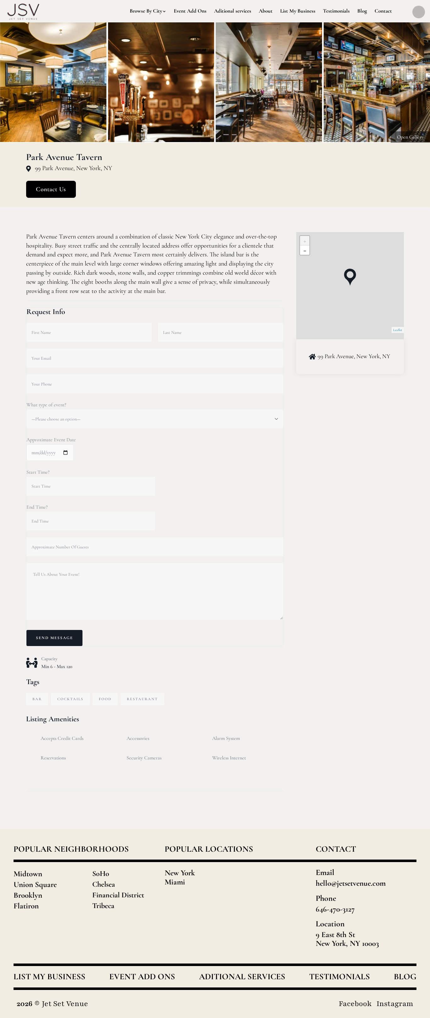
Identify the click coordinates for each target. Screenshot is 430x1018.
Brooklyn (28, 895)
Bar (37, 699)
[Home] (23, 11)
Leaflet (397, 330)
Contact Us (51, 189)
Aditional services (242, 976)
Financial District (118, 895)
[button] (417, 82)
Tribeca (103, 905)
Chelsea (103, 884)
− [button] (304, 250)
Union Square (35, 884)
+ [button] (304, 241)
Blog (405, 976)
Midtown (28, 873)
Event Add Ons (142, 976)
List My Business (49, 976)
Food (105, 699)
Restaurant (142, 699)
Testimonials (339, 976)
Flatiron (26, 906)
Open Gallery (410, 137)
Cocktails (70, 699)
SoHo (100, 873)
